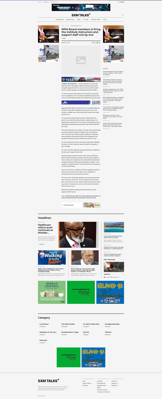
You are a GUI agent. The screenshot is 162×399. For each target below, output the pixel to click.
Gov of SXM (85, 19)
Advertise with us (87, 383)
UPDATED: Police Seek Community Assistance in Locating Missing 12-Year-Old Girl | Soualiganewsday (114, 248)
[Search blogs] (118, 2)
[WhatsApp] (123, 2)
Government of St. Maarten (103, 392)
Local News (100, 381)
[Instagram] (121, 2)
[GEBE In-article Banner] (81, 102)
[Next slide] (123, 259)
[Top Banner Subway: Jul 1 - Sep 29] (81, 7)
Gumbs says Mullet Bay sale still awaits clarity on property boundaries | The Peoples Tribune (113, 236)
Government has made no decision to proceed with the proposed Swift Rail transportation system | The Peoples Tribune (112, 82)
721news (67, 25)
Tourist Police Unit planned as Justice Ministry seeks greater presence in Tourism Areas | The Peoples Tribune (112, 125)
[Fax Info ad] (110, 292)
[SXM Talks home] (81, 14)
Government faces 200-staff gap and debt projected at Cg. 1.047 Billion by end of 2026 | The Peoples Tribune (113, 108)
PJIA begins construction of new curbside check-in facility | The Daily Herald (112, 117)
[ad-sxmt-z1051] (48, 53)
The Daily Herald (59, 19)
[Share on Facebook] (95, 43)
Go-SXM (104, 19)
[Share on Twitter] (97, 43)
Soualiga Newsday (70, 19)
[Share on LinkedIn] (99, 43)
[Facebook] (120, 2)
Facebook (114, 381)
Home (63, 25)
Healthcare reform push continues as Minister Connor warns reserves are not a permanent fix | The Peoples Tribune (46, 229)
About (84, 381)
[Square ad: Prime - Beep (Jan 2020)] (81, 292)
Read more (42, 244)
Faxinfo (78, 19)
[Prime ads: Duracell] (52, 292)
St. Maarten (85, 385)
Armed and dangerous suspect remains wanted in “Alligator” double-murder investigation (113, 73)
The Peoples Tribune (95, 19)
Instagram (114, 383)
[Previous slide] (121, 259)
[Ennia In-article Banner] (81, 205)
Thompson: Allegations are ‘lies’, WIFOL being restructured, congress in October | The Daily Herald (113, 91)
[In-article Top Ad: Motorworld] (81, 79)
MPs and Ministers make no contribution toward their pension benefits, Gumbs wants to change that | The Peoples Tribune (113, 100)
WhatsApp (114, 385)
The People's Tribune (102, 389)
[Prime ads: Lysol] (48, 34)
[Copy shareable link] (93, 43)
